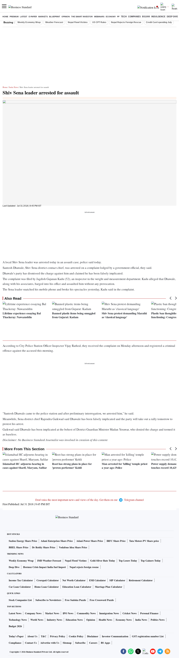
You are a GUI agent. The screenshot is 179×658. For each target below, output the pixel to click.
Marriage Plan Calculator (108, 587)
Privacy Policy (57, 636)
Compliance (15, 643)
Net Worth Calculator (73, 580)
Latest (23, 17)
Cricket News (130, 613)
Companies (134, 16)
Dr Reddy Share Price (43, 547)
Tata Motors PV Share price (144, 541)
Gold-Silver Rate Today (102, 560)
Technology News (18, 620)
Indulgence (158, 16)
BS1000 (146, 16)
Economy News (124, 620)
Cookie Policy (76, 636)
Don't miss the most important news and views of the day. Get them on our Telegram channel (89, 500)
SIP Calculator (117, 580)
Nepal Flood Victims (78, 22)
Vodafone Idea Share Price (73, 547)
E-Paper (33, 17)
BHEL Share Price (18, 547)
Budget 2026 (15, 626)
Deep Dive (172, 16)
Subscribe (80, 643)
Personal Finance (149, 613)
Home (5, 17)
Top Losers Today (128, 560)
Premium (14, 17)
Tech (124, 16)
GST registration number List (148, 636)
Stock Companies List (20, 600)
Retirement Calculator (141, 580)
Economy (111, 17)
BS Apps (105, 643)
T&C (43, 636)
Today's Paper (16, 636)
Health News (105, 620)
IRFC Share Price (116, 541)
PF (118, 17)
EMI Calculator (97, 580)
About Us (32, 636)
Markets (43, 17)
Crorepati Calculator (48, 580)
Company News (33, 613)
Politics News (157, 620)
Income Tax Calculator (21, 580)
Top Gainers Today (151, 560)
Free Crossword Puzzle (102, 600)
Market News (52, 613)
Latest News (15, 613)
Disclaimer (92, 636)
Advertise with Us (49, 643)
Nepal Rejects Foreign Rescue (126, 22)
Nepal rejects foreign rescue (84, 567)
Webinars (99, 17)
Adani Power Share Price (89, 541)
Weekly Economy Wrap (29, 22)
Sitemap (67, 643)
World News (36, 620)
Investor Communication (115, 636)
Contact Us (31, 643)
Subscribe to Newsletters (48, 600)
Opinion (66, 17)
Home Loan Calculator (46, 587)
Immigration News (109, 613)
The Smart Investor (82, 17)
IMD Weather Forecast (49, 560)
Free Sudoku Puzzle (75, 600)
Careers (93, 643)
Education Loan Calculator (76, 587)
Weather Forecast (54, 22)
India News (13, 87)
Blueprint (54, 17)
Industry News (54, 620)
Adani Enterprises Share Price (57, 541)
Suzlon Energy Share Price (23, 541)
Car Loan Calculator (20, 587)
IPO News (68, 613)
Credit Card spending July (159, 22)
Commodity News (86, 613)
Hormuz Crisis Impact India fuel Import (44, 567)
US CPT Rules (99, 22)
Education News (74, 620)
